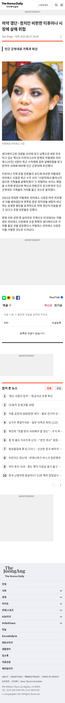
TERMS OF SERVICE (50, 676)
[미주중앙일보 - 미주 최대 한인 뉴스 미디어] (12, 5)
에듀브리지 (7, 642)
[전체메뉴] (62, 5)
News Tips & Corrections (31, 681)
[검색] (56, 5)
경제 (4, 597)
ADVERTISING (16, 676)
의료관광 (6, 662)
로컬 (59, 388)
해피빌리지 (7, 668)
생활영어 (6, 649)
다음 (60, 485)
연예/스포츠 (8, 610)
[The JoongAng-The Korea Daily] (14, 572)
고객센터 (14, 681)
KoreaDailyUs (9, 636)
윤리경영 (5, 681)
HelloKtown (9, 623)
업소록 (5, 655)
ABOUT (5, 676)
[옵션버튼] (61, 37)
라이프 (5, 603)
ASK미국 (6, 616)
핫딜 (4, 629)
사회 (4, 590)
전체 (49, 388)
